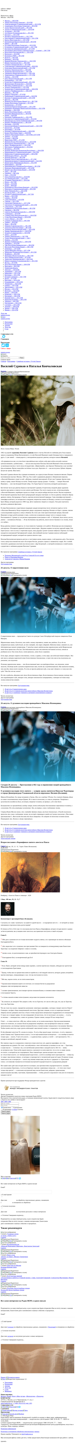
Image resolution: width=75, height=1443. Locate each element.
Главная (3, 361)
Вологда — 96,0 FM (11, 57)
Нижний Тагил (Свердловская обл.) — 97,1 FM (20, 159)
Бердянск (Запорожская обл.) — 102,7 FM (18, 36)
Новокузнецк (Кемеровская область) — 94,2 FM (21, 163)
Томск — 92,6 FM (11, 234)
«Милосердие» (31, 1396)
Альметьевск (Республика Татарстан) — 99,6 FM (21, 26)
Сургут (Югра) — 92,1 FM (13, 219)
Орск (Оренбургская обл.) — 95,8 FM (17, 177)
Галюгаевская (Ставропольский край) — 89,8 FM (21, 66)
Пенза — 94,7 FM (10, 182)
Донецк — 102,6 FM (11, 77)
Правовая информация (8, 1429)
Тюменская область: (11, 268)
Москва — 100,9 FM (11, 21)
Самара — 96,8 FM (11, 198)
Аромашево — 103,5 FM (13, 271)
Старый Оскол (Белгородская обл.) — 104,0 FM (20, 215)
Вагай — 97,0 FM (10, 278)
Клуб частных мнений (14, 1276)
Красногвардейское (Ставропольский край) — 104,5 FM (23, 126)
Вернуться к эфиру (7, 15)
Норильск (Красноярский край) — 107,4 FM (19, 168)
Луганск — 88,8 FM (11, 138)
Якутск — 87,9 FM (11, 263)
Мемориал (8, 1391)
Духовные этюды (12, 1234)
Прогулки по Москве (14, 1265)
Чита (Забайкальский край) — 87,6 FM (17, 257)
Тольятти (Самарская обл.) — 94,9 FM (17, 233)
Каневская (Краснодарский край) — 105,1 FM (20, 106)
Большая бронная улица (9, 1267)
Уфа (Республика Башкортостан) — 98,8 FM (19, 245)
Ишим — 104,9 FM (11, 292)
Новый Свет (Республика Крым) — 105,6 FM (20, 170)
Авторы (7, 325)
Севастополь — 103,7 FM (13, 206)
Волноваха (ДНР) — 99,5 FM (14, 56)
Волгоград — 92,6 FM (12, 54)
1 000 (5, 1101)
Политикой (7, 1202)
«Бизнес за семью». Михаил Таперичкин (14, 1257)
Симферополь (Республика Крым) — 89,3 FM (20, 208)
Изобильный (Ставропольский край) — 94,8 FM (21, 96)
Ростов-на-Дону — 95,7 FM (14, 192)
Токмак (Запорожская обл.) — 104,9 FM (18, 231)
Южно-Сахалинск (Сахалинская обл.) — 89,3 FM (21, 261)
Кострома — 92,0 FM (12, 124)
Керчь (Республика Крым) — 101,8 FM (18, 112)
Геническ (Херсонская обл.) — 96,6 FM (18, 70)
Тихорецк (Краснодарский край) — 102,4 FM (20, 229)
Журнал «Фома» (6, 1396)
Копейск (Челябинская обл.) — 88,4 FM (18, 122)
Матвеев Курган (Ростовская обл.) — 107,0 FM (20, 142)
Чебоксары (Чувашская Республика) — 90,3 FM (20, 252)
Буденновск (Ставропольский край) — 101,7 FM (21, 47)
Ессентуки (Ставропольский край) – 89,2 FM (20, 82)
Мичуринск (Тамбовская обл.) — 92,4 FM (19, 147)
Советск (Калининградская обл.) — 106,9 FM (20, 212)
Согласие (11, 1200)
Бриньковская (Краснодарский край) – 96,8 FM (20, 42)
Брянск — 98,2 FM (11, 43)
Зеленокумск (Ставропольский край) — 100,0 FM (21, 89)
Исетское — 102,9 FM (12, 291)
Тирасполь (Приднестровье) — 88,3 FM (18, 227)
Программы (9, 322)
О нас (6, 329)
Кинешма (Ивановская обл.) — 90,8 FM (18, 113)
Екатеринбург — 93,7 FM (13, 80)
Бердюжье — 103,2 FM (12, 275)
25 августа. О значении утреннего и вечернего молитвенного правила (28, 692)
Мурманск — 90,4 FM (12, 149)
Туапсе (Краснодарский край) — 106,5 (17, 238)
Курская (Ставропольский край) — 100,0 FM (20, 131)
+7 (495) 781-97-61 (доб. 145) (22, 1403)
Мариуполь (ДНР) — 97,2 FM (15, 140)
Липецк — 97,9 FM (11, 136)
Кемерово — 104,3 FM (12, 110)
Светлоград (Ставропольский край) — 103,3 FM (21, 205)
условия (14, 1109)
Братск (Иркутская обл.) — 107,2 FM (17, 40)
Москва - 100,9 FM (7, 17)
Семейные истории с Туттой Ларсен (29, 361)
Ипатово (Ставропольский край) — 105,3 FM (20, 98)
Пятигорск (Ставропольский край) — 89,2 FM (20, 189)
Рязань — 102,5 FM (11, 196)
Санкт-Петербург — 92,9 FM (14, 199)
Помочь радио (6, 1111)
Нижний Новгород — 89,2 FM (15, 157)
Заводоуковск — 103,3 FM (13, 287)
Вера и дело (11, 1255)
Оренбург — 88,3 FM (12, 173)
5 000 (9, 1101)
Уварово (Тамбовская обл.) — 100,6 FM (18, 241)
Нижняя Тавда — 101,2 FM (14, 298)
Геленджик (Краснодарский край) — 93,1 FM (20, 68)
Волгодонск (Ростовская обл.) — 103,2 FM (19, 52)
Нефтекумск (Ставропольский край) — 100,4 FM (21, 154)
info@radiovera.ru (6, 1403)
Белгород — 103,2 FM (12, 35)
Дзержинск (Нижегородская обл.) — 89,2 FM (20, 73)
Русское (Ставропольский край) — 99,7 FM (19, 194)
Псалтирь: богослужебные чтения (18, 1288)
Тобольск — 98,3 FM (12, 301)
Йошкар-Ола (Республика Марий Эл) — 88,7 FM (21, 101)
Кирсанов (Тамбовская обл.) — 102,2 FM (18, 117)
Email (3, 1187)
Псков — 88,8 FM (11, 185)
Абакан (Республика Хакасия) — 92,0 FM (18, 22)
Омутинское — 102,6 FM (13, 303)
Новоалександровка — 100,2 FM (15, 299)
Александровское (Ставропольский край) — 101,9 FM (23, 24)
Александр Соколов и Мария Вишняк (17, 559)
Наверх (3, 1377)
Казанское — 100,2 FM (12, 294)
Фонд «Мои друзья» (18, 1396)
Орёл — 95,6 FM (10, 175)
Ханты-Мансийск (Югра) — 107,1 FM (17, 250)
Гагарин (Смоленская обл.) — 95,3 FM (17, 64)
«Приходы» (40, 1396)
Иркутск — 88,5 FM (11, 99)
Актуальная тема (6, 564)
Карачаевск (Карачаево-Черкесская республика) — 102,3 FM (25, 108)
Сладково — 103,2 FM (12, 305)
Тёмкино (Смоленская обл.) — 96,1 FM (18, 226)
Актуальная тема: (23, 685)
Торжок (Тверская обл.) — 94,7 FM (16, 236)
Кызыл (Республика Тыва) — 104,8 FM (18, 133)
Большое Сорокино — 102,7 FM (15, 277)
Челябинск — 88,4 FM (12, 254)
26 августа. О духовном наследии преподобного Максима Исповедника (29, 691)
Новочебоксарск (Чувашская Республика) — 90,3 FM (22, 166)
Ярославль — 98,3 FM (12, 266)
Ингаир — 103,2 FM (11, 289)
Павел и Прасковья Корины (14, 557)
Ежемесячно (7, 1107)
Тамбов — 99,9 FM (11, 222)
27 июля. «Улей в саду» (8, 1235)
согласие (11, 1212)
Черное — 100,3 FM (11, 308)
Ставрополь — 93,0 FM (12, 213)
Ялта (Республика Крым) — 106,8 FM (17, 264)
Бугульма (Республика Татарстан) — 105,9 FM (20, 45)
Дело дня (4, 313)
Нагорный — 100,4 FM (12, 296)
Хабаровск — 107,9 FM (12, 248)
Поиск (22, 358)
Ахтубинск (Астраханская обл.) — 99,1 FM (19, 33)
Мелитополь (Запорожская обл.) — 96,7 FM (19, 143)
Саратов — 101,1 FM (12, 201)
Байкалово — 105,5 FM (12, 273)
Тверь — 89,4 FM (10, 224)
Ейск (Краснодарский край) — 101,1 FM (18, 78)
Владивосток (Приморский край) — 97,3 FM (20, 49)
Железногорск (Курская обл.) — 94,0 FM (18, 84)
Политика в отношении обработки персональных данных (20, 1431)
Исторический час (13, 1244)
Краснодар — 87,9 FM (12, 127)
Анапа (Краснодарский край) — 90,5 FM (18, 28)
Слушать (4, 1234)
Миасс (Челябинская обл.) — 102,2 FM (17, 145)
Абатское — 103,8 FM (12, 270)
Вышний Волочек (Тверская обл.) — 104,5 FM (20, 61)
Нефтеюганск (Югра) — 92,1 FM (16, 156)
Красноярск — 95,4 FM (12, 129)
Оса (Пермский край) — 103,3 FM (16, 178)
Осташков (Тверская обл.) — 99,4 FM (17, 180)
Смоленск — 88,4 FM (12, 210)
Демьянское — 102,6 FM (13, 284)
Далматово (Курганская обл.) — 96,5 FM (18, 71)
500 (2, 1101)
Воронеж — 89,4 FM (11, 59)
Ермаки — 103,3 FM (11, 285)
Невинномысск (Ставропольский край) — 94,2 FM (22, 152)
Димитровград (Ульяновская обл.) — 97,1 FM (20, 75)
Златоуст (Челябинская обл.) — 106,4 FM (18, 91)
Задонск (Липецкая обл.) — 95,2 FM (17, 87)
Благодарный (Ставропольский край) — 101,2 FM (21, 38)
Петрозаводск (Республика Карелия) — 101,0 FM (21, 187)
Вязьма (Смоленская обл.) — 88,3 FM (17, 63)
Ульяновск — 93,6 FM (12, 243)
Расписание (8, 324)
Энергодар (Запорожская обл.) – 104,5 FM (19, 259)
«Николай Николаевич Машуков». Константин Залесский (20, 1246)
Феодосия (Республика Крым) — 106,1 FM (19, 247)
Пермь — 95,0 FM (11, 184)
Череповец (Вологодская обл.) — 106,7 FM (19, 256)
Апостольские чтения (8, 838)
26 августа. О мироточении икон (16, 689)
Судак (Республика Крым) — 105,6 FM (18, 217)
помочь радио (5, 315)
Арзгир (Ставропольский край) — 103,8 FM (19, 29)
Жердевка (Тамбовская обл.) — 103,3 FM (18, 85)
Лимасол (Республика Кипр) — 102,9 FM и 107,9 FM (22, 135)
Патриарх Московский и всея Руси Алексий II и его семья (24, 555)
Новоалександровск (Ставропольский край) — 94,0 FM (23, 161)
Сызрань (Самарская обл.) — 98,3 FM (17, 220)
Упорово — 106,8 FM (12, 306)
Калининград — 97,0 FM (13, 105)
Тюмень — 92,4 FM (11, 240)
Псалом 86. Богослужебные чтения (12, 1290)
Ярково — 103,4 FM (11, 310)
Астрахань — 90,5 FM (12, 31)
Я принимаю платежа (13, 1109)
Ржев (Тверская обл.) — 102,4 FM (16, 191)
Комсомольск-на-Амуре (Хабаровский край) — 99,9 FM (23, 120)
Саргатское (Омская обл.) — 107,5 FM (17, 203)
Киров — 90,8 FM (11, 115)
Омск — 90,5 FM (10, 171)
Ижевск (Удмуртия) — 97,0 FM (15, 94)
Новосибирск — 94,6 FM (13, 164)
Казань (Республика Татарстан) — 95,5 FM (19, 103)
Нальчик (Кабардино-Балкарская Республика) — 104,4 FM (24, 150)
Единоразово (17, 1107)
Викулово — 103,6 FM (12, 280)
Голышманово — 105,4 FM (14, 282)
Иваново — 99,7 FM (11, 92)
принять (3, 1441)
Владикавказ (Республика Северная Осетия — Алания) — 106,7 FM (27, 50)
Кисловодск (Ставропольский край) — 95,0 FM (20, 119)
